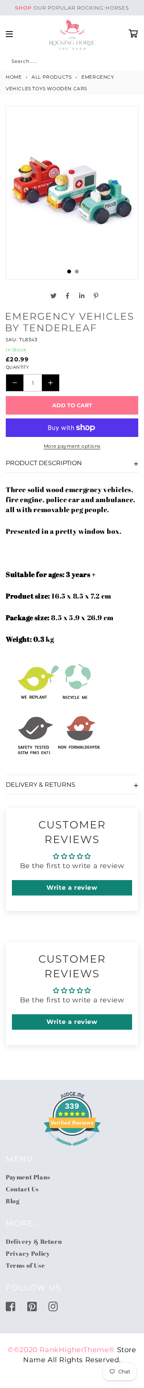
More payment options (72, 446)
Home (14, 77)
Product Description (44, 463)
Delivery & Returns (40, 784)
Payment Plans (28, 1177)
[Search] (14, 62)
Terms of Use (25, 1265)
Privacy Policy (28, 1253)
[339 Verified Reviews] (72, 1149)
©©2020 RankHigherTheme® (61, 1350)
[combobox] (72, 62)
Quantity (17, 367)
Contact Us (22, 1189)
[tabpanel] (72, 188)
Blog (12, 1201)
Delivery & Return (34, 1241)
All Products (51, 77)
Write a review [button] (71, 887)
